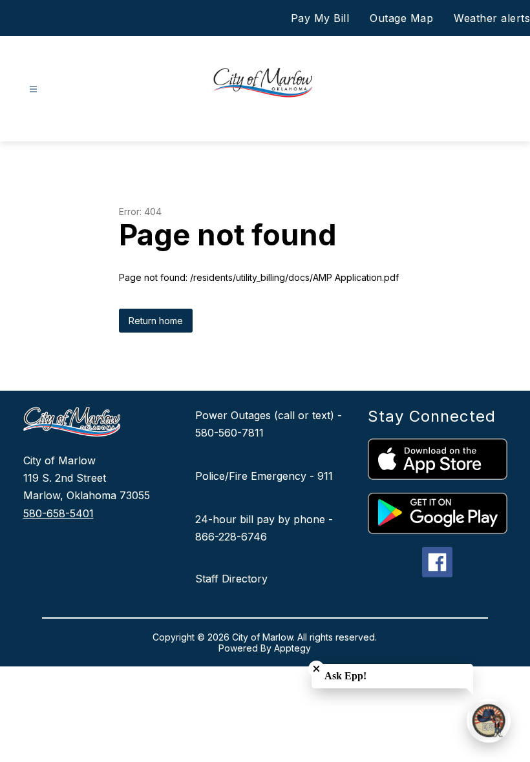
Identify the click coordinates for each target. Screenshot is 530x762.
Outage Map (401, 18)
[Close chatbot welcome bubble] (316, 669)
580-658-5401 (58, 513)
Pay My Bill (320, 18)
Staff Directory (231, 578)
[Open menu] (33, 89)
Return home (156, 320)
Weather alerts (492, 18)
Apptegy (292, 648)
